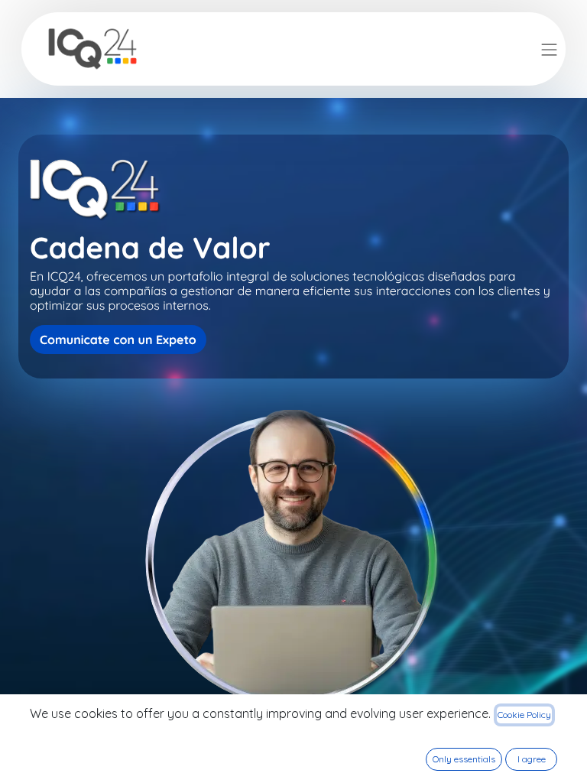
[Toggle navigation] (549, 48)
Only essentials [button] (464, 759)
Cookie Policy (524, 714)
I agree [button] (531, 759)
